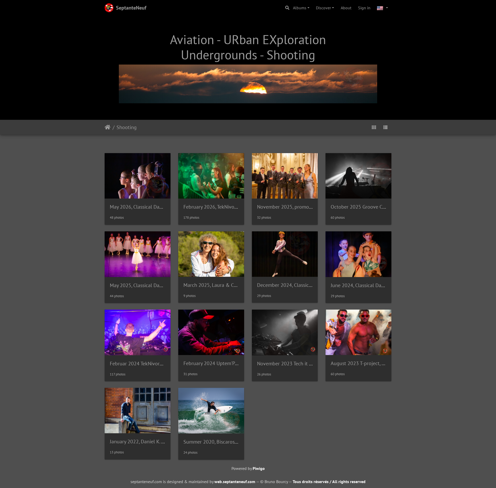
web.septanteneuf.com (234, 481)
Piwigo (259, 468)
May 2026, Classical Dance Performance (153, 206)
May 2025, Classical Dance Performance (153, 285)
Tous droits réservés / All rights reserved (329, 481)
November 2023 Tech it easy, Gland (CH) (300, 363)
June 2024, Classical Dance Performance (374, 285)
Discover (323, 7)
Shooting (127, 127)
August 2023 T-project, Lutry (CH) (367, 363)
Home (108, 127)
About (346, 7)
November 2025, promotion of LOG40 (298, 206)
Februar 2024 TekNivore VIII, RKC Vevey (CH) (157, 363)
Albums (299, 7)
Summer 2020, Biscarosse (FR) (216, 441)
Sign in (364, 7)
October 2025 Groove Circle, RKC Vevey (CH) (379, 206)
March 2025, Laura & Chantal (215, 285)
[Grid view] (374, 127)
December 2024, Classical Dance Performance (307, 285)
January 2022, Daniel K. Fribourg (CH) (150, 441)
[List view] (385, 127)
